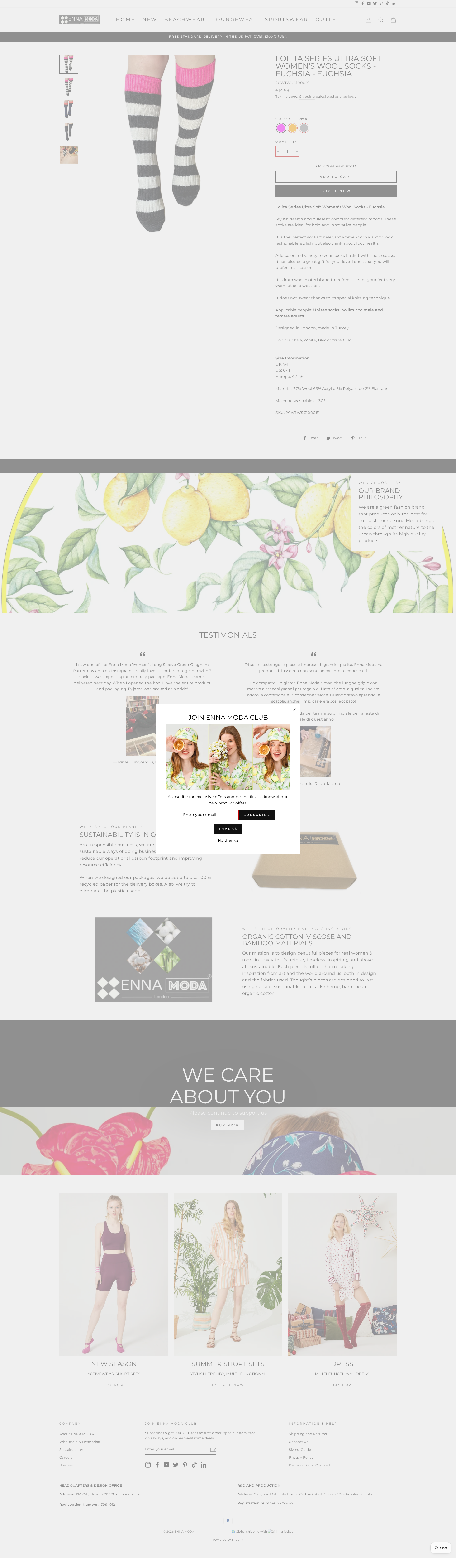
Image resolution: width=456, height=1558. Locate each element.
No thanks (228, 840)
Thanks (228, 828)
